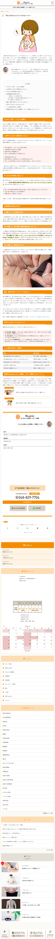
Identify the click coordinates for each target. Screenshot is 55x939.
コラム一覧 (49, 850)
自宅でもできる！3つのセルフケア (15, 104)
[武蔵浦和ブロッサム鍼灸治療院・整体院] (25, 3)
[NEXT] (51, 626)
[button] (7, 528)
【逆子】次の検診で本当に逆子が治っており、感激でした (30, 392)
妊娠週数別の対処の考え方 (13, 94)
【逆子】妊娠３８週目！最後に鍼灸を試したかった (28, 403)
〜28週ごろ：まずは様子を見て (15, 96)
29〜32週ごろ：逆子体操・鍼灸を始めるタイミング (20, 98)
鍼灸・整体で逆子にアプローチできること (17, 102)
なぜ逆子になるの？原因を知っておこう (16, 89)
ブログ (6, 521)
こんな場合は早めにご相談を (13, 107)
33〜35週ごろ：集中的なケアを (15, 99)
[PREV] (4, 626)
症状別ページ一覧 (47, 813)
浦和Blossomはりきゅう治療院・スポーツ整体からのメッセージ (23, 109)
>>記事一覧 (27, 858)
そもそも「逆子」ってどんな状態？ (15, 86)
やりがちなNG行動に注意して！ (14, 91)
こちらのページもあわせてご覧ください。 (40, 317)
